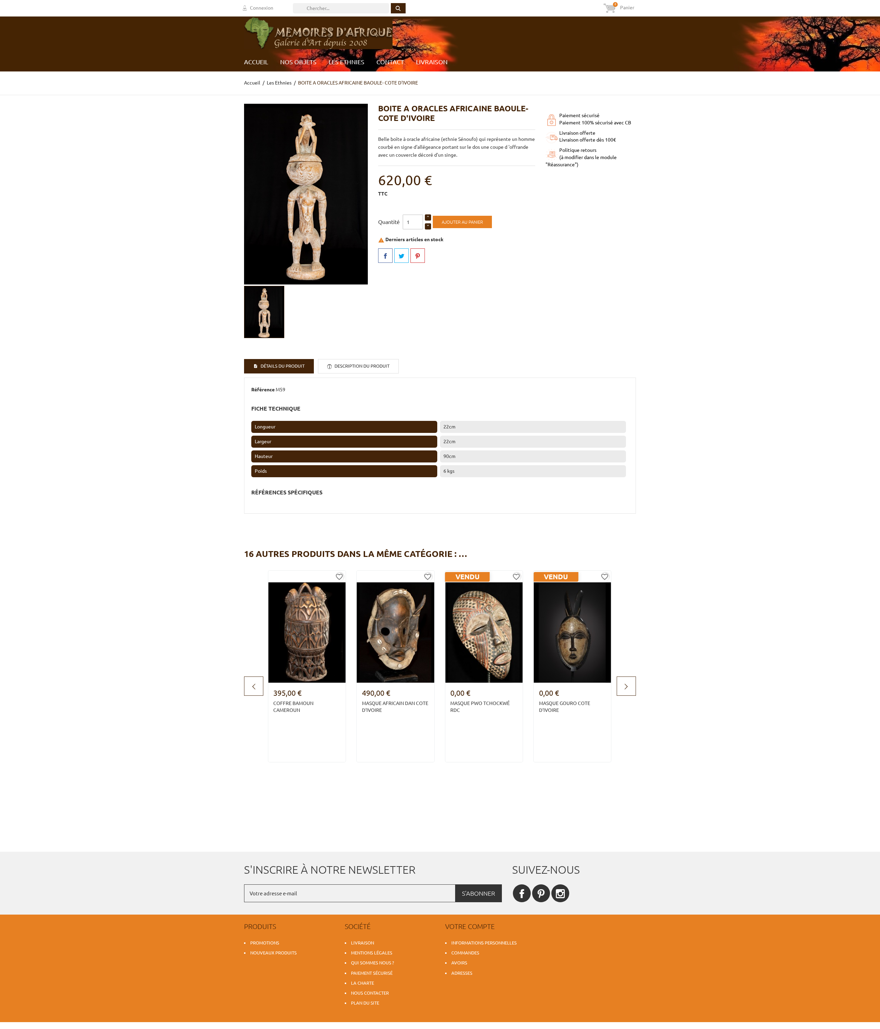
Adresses (461, 973)
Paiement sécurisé (372, 973)
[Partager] (385, 255)
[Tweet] (401, 255)
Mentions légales (371, 952)
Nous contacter (370, 993)
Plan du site (365, 1002)
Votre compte (470, 926)
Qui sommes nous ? (372, 962)
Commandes (465, 952)
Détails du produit (282, 365)
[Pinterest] (417, 255)
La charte (362, 983)
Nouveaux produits (273, 952)
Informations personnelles (484, 942)
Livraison (362, 942)
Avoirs (459, 962)
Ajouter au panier (462, 222)
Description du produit (361, 365)
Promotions (264, 942)
